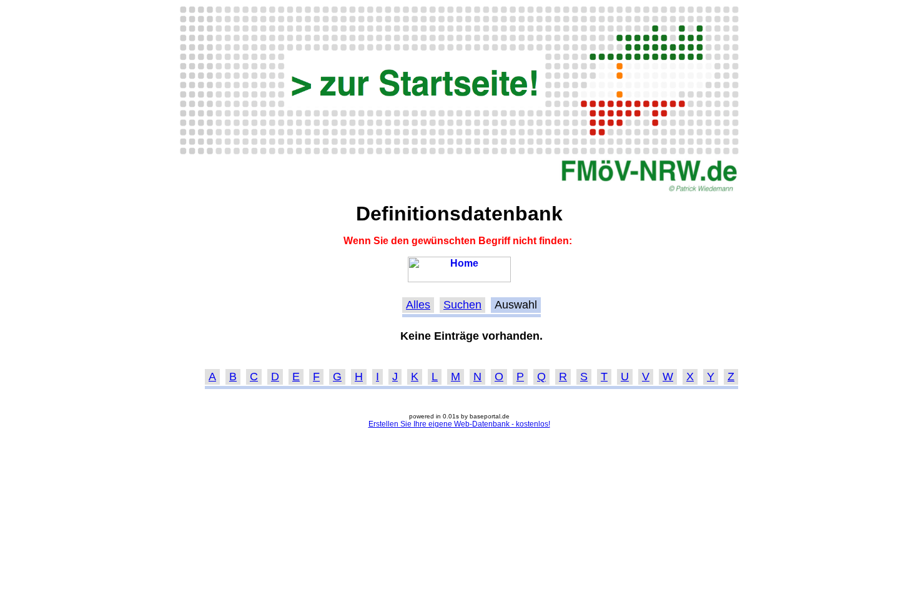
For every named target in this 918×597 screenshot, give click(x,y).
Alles (418, 304)
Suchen (462, 304)
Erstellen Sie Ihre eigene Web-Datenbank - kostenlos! (459, 424)
